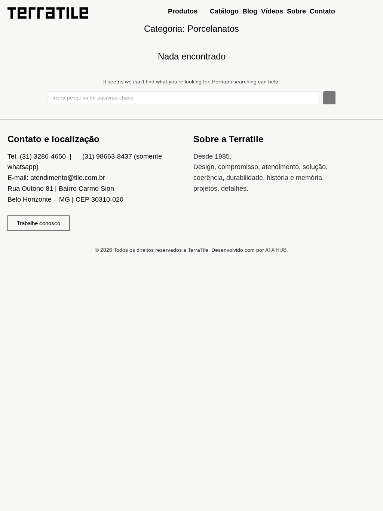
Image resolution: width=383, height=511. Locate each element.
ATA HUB (276, 250)
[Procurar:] (183, 97)
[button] (187, 11)
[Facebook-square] (224, 217)
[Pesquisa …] (372, 13)
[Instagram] (202, 217)
